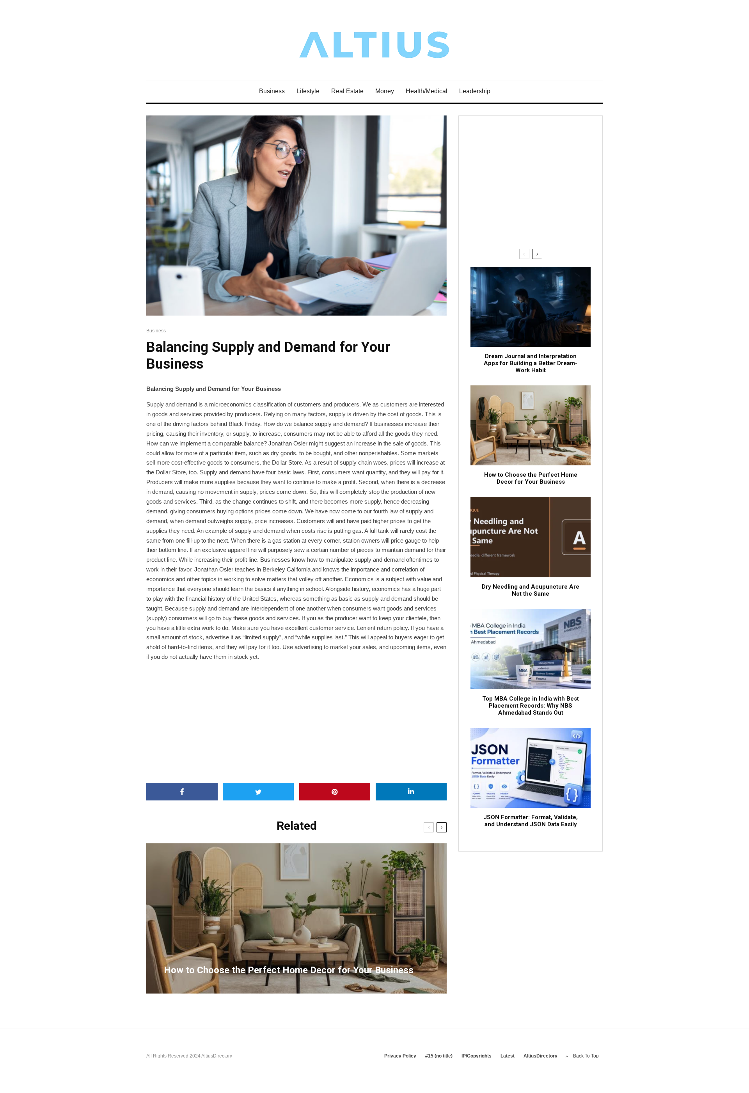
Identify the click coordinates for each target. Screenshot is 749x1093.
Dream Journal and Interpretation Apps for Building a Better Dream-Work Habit (530, 363)
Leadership (474, 91)
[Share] (182, 791)
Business (272, 91)
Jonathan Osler (287, 443)
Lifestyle (307, 91)
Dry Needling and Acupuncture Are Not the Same (530, 590)
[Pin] (335, 791)
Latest (508, 1056)
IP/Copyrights (476, 1056)
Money (384, 91)
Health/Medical (426, 91)
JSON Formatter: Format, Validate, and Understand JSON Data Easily (530, 821)
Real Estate (347, 91)
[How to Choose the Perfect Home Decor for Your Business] (296, 918)
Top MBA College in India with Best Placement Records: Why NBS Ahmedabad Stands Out (530, 705)
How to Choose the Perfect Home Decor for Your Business (530, 478)
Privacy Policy (400, 1056)
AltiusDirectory (540, 1056)
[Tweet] (258, 791)
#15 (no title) (439, 1056)
